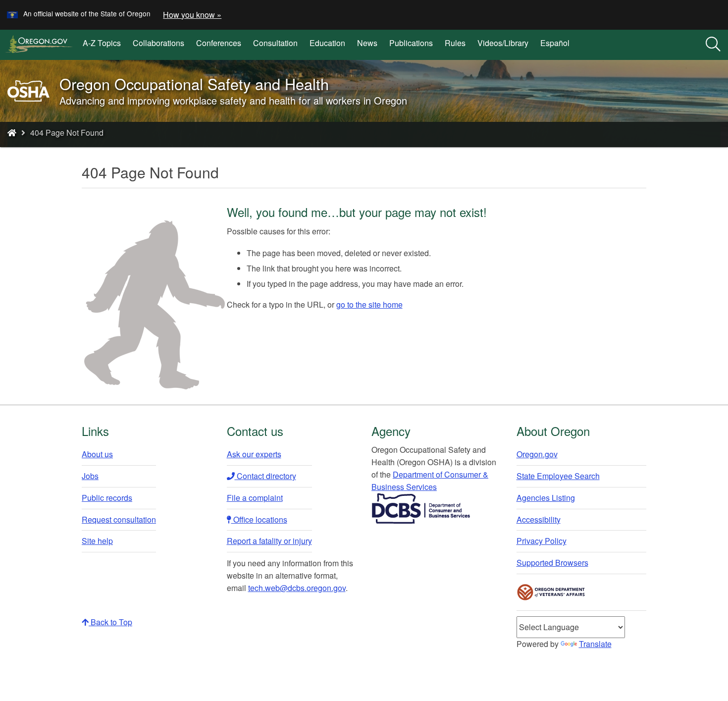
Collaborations (158, 43)
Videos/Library (502, 43)
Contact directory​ (265, 476)
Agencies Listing (546, 497)
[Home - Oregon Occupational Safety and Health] (11, 132)
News (367, 43)
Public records (107, 497)
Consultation (275, 43)
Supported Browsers (552, 562)
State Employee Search (558, 476)
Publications (411, 43)
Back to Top (110, 622)
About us (97, 454)
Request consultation (119, 519)
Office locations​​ (259, 519)
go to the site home (369, 304)
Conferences (218, 43)
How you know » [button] (192, 14)
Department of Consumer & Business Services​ (429, 480)
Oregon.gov (537, 454)
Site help (97, 540)
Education (327, 43)
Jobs (90, 476)
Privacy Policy (542, 540)
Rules (455, 43)
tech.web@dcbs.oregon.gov (297, 587)
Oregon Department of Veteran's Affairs (551, 592)
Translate (595, 643)
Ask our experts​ (254, 454)
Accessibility (539, 519)
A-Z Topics (102, 43)
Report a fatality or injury (269, 540)
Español (555, 43)
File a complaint (255, 497)
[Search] (713, 44)
